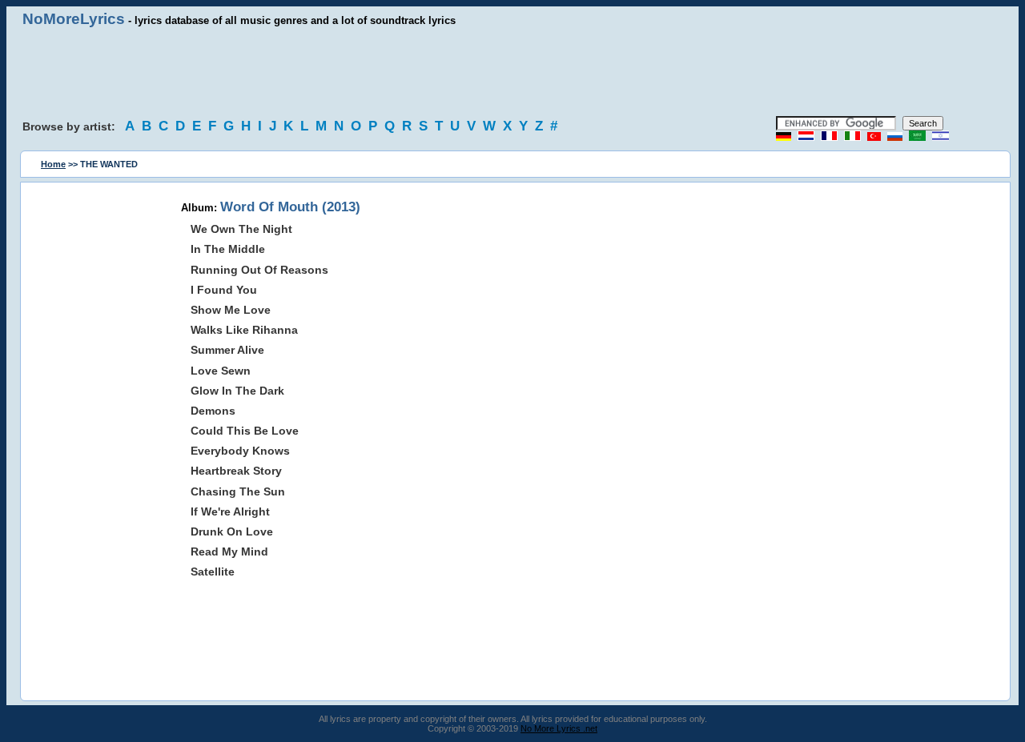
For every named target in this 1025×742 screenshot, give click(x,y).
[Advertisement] (512, 72)
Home (53, 164)
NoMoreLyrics (73, 18)
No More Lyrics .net (559, 728)
